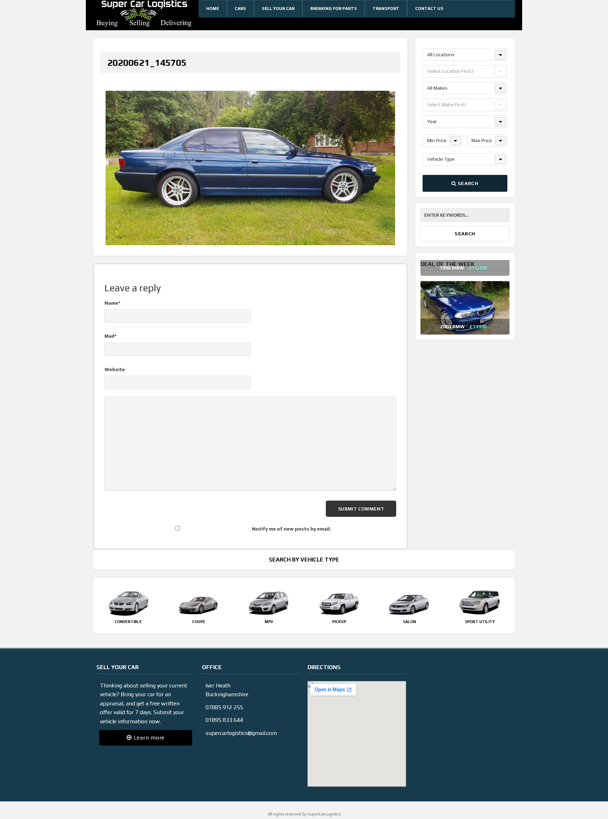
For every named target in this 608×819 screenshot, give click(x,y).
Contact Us (429, 8)
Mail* (110, 329)
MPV (269, 614)
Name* (112, 296)
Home (212, 8)
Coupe (198, 614)
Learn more (148, 730)
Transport (386, 8)
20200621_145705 (146, 62)
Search (467, 183)
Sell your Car (278, 8)
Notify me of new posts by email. (291, 522)
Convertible (128, 614)
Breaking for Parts (333, 8)
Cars (240, 8)
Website (114, 362)
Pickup (339, 614)
